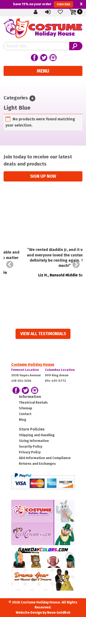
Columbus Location (60, 370)
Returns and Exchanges (37, 464)
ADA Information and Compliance (45, 458)
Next (76, 264)
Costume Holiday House (32, 364)
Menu (43, 71)
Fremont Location (25, 370)
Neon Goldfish (58, 613)
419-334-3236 (21, 380)
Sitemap (25, 408)
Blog (22, 420)
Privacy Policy (30, 452)
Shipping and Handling (37, 435)
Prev (10, 264)
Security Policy (30, 447)
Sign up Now (43, 176)
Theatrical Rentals (33, 403)
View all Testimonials (43, 333)
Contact (25, 414)
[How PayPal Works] (43, 481)
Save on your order (41, 4)
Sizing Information (34, 441)
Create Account (39, 11)
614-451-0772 (55, 380)
